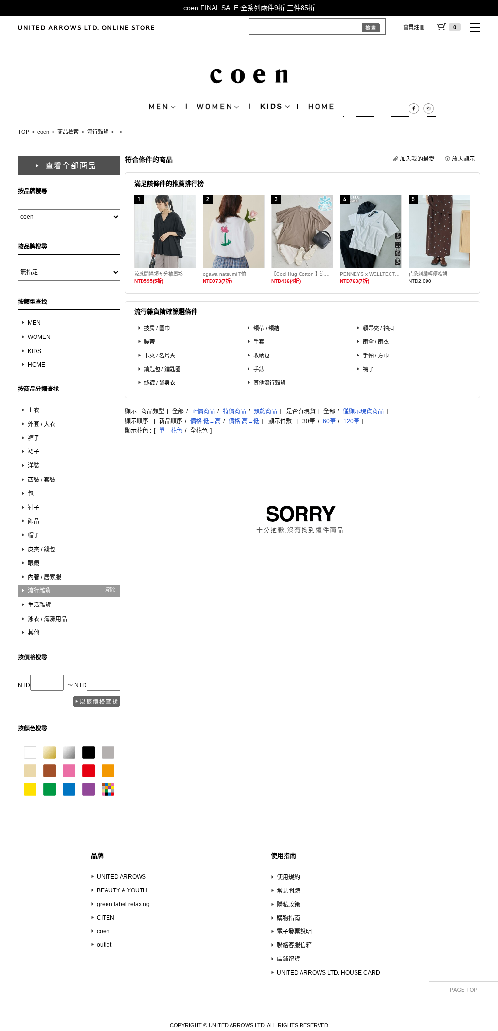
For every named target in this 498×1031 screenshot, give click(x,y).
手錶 (258, 369)
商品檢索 (68, 132)
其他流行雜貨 (269, 383)
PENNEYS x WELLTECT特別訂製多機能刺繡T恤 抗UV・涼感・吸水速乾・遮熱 (371, 274)
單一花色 (170, 430)
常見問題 (288, 891)
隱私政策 (288, 904)
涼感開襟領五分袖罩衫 (158, 274)
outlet (104, 945)
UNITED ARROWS (121, 876)
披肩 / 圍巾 (157, 328)
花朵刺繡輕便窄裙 (428, 274)
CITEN (105, 917)
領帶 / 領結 (266, 328)
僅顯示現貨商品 (363, 411)
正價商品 (203, 411)
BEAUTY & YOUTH (122, 890)
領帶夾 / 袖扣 (378, 328)
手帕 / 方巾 (376, 355)
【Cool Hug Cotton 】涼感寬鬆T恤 (302, 274)
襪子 (368, 369)
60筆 (329, 421)
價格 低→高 (205, 421)
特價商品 (234, 411)
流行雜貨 (97, 132)
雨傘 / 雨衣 (376, 342)
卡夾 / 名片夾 (159, 355)
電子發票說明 (294, 931)
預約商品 (265, 411)
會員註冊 (414, 27)
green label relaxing (123, 904)
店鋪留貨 (288, 959)
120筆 (351, 421)
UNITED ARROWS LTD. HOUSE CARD (328, 972)
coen (43, 132)
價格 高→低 (244, 421)
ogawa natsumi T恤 (224, 274)
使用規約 (288, 877)
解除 (110, 590)
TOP (23, 132)
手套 (258, 342)
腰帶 (149, 342)
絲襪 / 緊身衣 (159, 383)
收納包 (261, 355)
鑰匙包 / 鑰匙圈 (162, 369)
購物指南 (288, 918)
